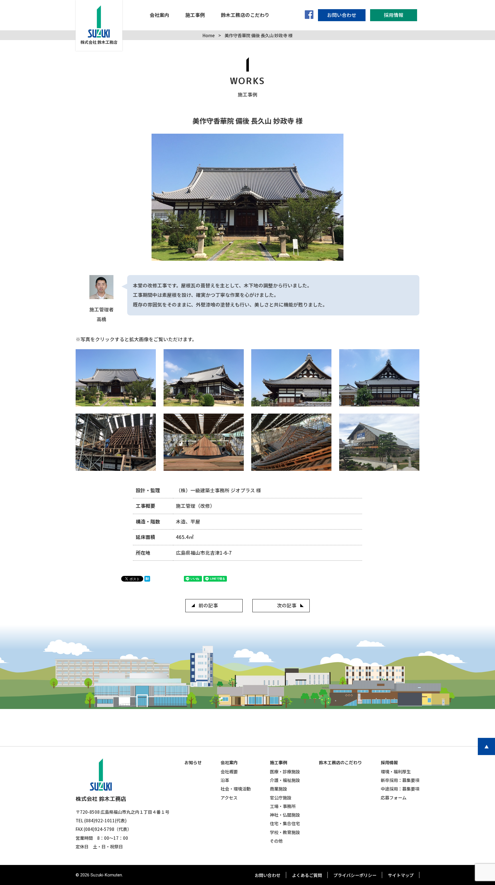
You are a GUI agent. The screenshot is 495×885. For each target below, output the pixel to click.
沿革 (225, 780)
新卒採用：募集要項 (400, 780)
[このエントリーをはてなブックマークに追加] (148, 579)
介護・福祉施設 (285, 780)
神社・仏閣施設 (285, 814)
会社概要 (229, 771)
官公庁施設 (280, 797)
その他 (276, 840)
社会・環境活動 (236, 788)
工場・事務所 (283, 806)
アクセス (229, 797)
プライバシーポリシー (354, 875)
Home (209, 35)
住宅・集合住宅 (285, 823)
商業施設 (278, 788)
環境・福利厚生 (396, 771)
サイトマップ (401, 875)
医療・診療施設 (285, 771)
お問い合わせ (267, 875)
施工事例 (278, 763)
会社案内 (229, 763)
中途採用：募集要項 (400, 788)
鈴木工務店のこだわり (340, 763)
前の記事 (208, 605)
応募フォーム (393, 797)
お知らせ (193, 763)
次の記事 (286, 605)
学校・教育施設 (285, 832)
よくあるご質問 (307, 875)
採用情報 (389, 763)
